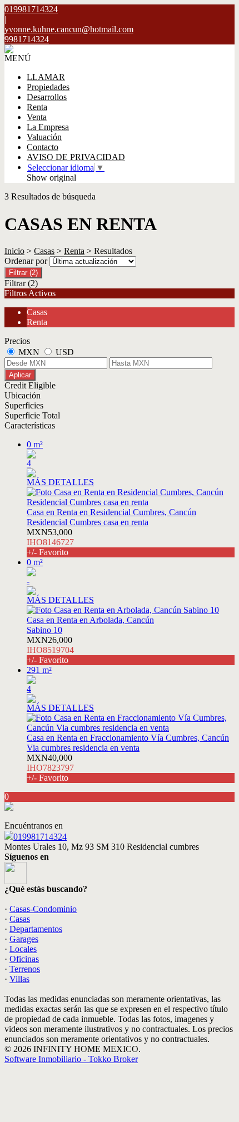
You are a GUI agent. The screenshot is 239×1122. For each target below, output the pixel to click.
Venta (37, 117)
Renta (37, 107)
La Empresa (48, 127)
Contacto (42, 147)
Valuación (44, 137)
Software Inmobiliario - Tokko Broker (71, 1059)
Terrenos (24, 969)
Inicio (14, 251)
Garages (23, 939)
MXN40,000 (50, 767)
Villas (19, 979)
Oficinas (24, 959)
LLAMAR (46, 77)
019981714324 (40, 836)
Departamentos (35, 929)
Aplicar (20, 375)
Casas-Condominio (43, 909)
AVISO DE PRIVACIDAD (76, 157)
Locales (23, 949)
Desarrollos (47, 97)
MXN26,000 (50, 650)
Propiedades (48, 87)
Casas (44, 251)
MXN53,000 (50, 542)
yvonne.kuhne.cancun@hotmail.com (68, 29)
